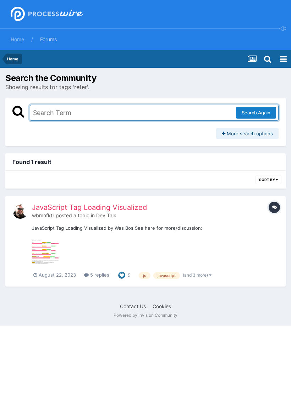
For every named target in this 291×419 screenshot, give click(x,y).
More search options (249, 133)
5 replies (99, 275)
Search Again (256, 112)
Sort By (267, 180)
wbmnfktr (43, 215)
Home (17, 39)
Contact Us (133, 306)
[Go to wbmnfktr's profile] (20, 211)
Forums (48, 39)
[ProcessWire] (46, 14)
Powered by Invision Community (145, 315)
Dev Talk (106, 215)
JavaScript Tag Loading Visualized (89, 207)
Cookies (162, 306)
